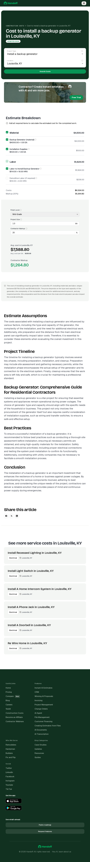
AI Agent (38, 713)
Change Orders (41, 709)
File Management (42, 717)
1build (8, 709)
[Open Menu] (84, 3)
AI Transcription (42, 734)
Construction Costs (15, 26)
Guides (38, 757)
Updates (38, 749)
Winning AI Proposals (44, 696)
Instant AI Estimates (43, 688)
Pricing (9, 692)
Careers (9, 704)
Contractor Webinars (15, 721)
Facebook (10, 776)
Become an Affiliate (14, 717)
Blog (8, 700)
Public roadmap (45, 825)
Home (8, 688)
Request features (45, 831)
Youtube (9, 785)
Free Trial (76, 97)
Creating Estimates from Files (48, 725)
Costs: (9, 190)
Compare (12, 696)
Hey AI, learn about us (61, 851)
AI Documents (41, 730)
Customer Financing (43, 721)
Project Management (44, 704)
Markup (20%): (12, 194)
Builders (9, 753)
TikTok (9, 789)
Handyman (10, 749)
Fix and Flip (10, 757)
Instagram (10, 781)
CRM (37, 692)
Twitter (9, 768)
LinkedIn (9, 772)
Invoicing (38, 700)
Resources (39, 753)
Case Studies (41, 745)
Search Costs (45, 71)
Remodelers (11, 745)
